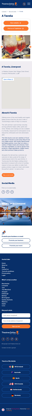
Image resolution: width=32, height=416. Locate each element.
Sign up (16, 224)
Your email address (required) (14, 204)
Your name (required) (11, 213)
